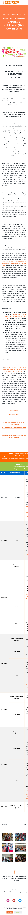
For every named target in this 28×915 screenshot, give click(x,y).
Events (13, 14)
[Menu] (25, 2)
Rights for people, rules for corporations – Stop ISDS (15, 316)
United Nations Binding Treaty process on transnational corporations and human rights (14, 263)
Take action (22, 14)
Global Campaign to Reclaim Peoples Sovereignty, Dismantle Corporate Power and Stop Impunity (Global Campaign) (14, 369)
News (16, 14)
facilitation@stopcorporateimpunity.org (14, 892)
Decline (18, 912)
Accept (10, 912)
